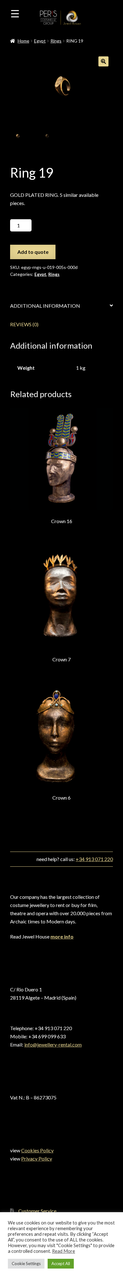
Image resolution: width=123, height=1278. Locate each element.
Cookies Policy (37, 1150)
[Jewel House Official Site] (72, 25)
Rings (56, 40)
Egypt (40, 40)
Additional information (45, 306)
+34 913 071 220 (94, 859)
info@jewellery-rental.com (53, 1044)
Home (23, 40)
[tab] (61, 306)
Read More (63, 1251)
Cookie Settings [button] (26, 1263)
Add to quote (33, 252)
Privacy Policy (36, 1158)
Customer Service (37, 1211)
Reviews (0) (24, 324)
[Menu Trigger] (15, 13)
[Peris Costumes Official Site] (48, 25)
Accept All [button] (60, 1263)
